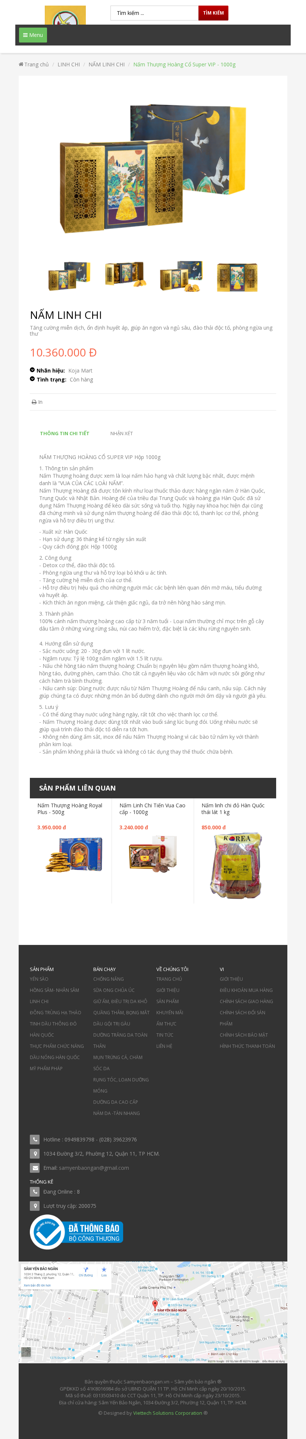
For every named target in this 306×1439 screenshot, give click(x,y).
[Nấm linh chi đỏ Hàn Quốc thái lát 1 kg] (235, 864)
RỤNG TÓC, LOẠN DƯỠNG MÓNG (121, 1085)
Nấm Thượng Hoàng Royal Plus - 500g (69, 809)
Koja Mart (80, 370)
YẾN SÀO (39, 979)
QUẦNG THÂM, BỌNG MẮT (121, 1012)
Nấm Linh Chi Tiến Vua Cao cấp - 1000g (152, 809)
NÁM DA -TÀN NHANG (116, 1113)
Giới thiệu (167, 990)
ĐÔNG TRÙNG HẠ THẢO (55, 1012)
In (40, 401)
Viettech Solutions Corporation (167, 1413)
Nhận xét (121, 433)
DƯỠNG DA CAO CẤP (115, 1102)
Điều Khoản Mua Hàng (246, 990)
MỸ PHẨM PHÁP (46, 1068)
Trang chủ (169, 979)
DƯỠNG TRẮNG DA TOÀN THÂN (120, 1040)
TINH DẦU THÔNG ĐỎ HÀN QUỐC (53, 1029)
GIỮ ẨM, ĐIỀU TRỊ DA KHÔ (120, 1001)
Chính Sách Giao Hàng (246, 1001)
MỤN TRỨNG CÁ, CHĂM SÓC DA (118, 1063)
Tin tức (165, 1035)
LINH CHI (39, 1001)
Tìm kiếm (213, 13)
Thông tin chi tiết (65, 433)
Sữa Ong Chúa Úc (114, 990)
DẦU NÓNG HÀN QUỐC (55, 1057)
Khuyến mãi (169, 1012)
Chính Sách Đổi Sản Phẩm (242, 1018)
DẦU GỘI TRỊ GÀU (111, 1024)
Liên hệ (164, 1046)
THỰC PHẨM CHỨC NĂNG (57, 1046)
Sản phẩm (167, 1001)
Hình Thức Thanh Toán (247, 1046)
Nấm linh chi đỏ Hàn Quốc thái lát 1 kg (233, 809)
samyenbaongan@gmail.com (94, 1167)
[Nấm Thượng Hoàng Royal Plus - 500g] (70, 853)
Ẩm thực (166, 1024)
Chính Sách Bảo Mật (244, 1035)
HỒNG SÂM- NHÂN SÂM (54, 990)
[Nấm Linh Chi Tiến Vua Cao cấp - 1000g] (152, 853)
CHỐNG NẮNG (108, 979)
